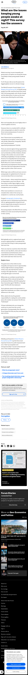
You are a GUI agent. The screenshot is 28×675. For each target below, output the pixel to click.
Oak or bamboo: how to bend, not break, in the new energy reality (15, 566)
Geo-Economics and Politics (10, 7)
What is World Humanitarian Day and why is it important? (16, 559)
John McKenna (5, 67)
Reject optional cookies (16, 664)
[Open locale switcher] (2, 672)
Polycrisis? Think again (13, 573)
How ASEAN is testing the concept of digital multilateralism (16, 546)
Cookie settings (16, 671)
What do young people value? (11, 370)
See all (24, 517)
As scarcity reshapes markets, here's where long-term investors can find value (16, 553)
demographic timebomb (13, 198)
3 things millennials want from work (12, 373)
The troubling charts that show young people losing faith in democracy (13, 377)
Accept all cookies (16, 667)
